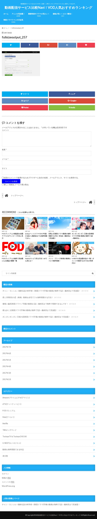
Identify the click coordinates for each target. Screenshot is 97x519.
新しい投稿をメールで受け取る (16, 185)
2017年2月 (7, 379)
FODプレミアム (9, 411)
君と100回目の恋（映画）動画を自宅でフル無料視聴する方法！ (32, 297)
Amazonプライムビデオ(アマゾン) (16, 398)
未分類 (5, 456)
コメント (5, 130)
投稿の (6, 478)
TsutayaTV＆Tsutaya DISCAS (15, 436)
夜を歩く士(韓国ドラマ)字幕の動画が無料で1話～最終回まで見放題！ (34, 310)
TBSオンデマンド (10, 430)
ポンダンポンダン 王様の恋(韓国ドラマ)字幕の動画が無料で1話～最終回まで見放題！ (40, 317)
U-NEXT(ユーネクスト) (12, 443)
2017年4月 (7, 366)
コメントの (8, 482)
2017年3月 (7, 373)
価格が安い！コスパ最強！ (62, 15)
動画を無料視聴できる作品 (13, 449)
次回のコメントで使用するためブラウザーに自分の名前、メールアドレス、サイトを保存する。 (42, 178)
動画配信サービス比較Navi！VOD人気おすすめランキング (48, 7)
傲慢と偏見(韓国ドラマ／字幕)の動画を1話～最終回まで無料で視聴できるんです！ (39, 304)
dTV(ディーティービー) (12, 404)
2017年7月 (7, 347)
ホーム (6, 14)
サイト (4, 168)
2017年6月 (7, 353)
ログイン (5, 474)
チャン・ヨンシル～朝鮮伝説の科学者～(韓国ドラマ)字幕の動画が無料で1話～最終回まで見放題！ (45, 291)
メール (5, 159)
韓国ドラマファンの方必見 (13, 21)
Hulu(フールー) (8, 417)
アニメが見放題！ (18, 15)
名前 (4, 150)
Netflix (5, 423)
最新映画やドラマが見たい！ (39, 15)
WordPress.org (8, 486)
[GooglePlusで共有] (48, 45)
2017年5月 (7, 360)
